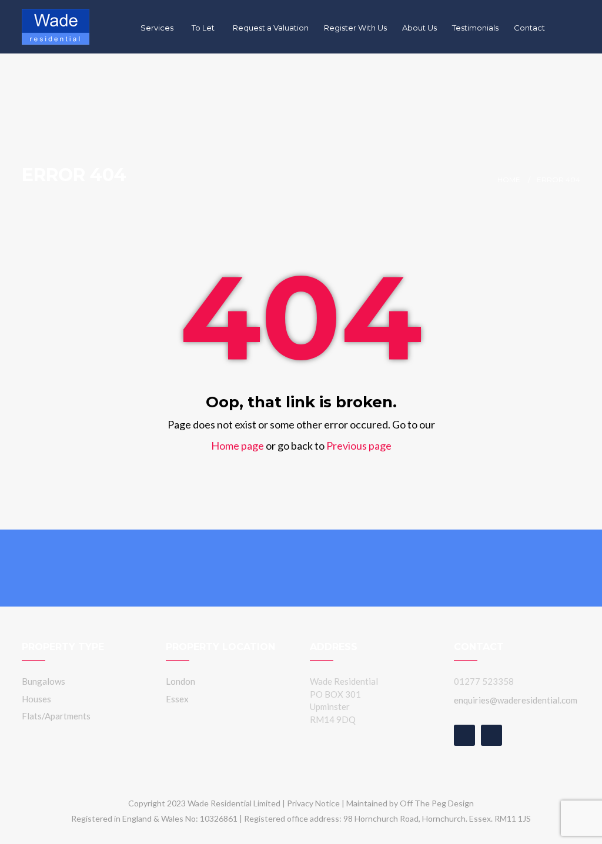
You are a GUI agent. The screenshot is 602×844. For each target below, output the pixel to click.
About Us (419, 27)
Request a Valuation (271, 27)
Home (508, 179)
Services (158, 27)
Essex (177, 699)
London (180, 681)
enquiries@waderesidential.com (515, 700)
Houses (36, 699)
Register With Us (355, 27)
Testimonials (475, 27)
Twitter (491, 735)
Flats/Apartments (56, 716)
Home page (237, 445)
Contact (529, 27)
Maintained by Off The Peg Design (410, 803)
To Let (204, 27)
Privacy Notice (313, 803)
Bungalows (43, 681)
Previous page (359, 445)
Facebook (464, 735)
